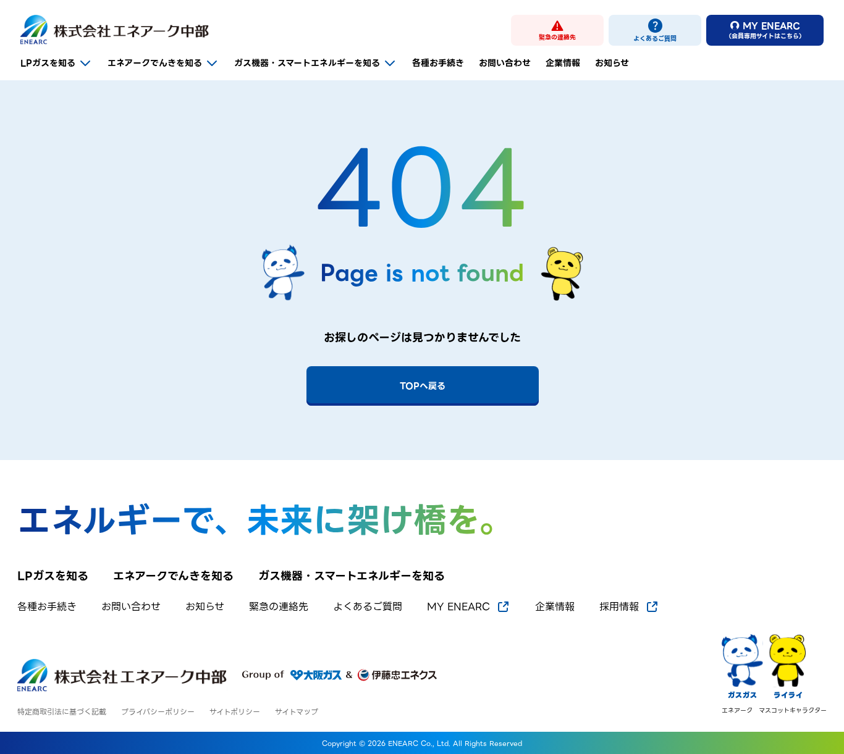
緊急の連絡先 (278, 607)
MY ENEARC (458, 607)
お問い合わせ (505, 63)
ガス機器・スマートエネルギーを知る (307, 63)
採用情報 (619, 607)
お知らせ (612, 63)
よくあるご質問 (367, 607)
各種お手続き (438, 63)
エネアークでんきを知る (155, 63)
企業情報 (563, 63)
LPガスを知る (47, 63)
